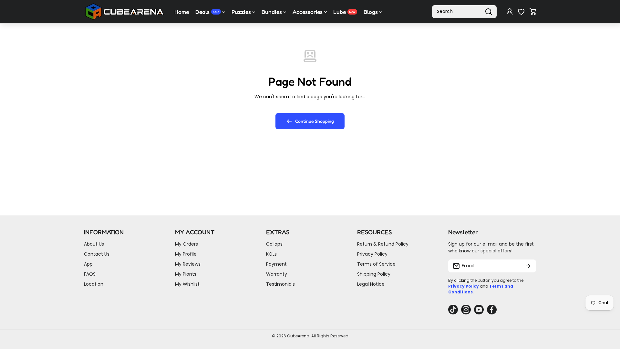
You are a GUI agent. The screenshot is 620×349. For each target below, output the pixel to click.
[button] (533, 11)
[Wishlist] (521, 11)
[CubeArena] (124, 11)
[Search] (488, 11)
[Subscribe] (528, 265)
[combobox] (464, 11)
